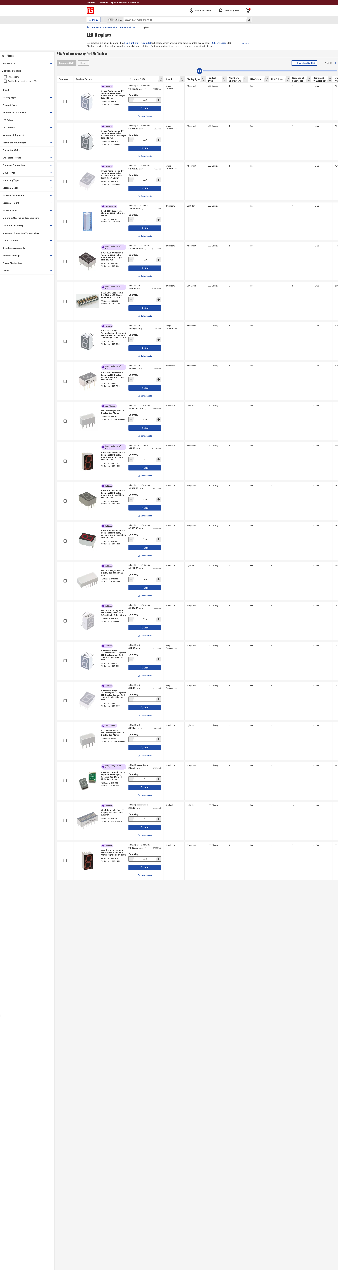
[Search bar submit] (248, 19)
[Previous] (322, 63)
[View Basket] (248, 10)
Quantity (133, 95)
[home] (88, 27)
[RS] (90, 10)
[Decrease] (131, 99)
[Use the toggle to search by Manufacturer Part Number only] (121, 20)
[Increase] (158, 99)
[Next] (335, 63)
